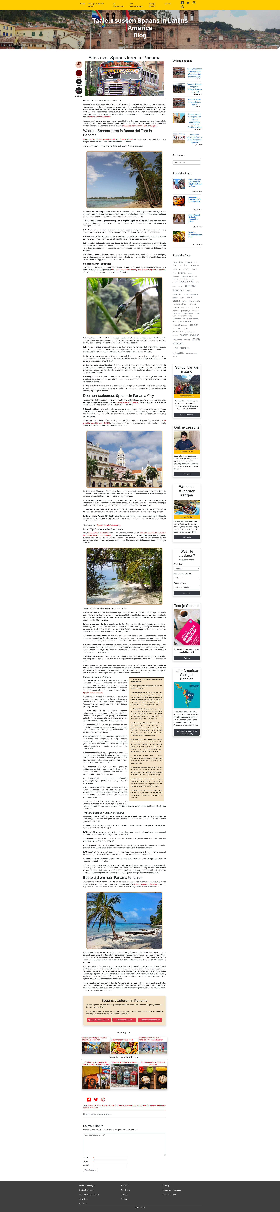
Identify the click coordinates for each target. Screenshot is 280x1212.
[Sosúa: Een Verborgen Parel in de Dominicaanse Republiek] (179, 139)
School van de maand (171, 1190)
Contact (168, 4)
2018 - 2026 (140, 1208)
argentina (178, 262)
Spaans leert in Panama (98, 533)
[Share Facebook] (88, 1099)
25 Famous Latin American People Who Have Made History (96, 1063)
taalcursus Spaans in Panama (99, 117)
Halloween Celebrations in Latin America (194, 199)
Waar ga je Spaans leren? (96, 5)
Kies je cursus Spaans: (183, 573)
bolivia (196, 262)
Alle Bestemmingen (136, 5)
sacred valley (177, 313)
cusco (182, 272)
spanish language (189, 334)
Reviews (83, 1203)
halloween (176, 276)
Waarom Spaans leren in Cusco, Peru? (194, 102)
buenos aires (181, 265)
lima (182, 298)
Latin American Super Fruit (122, 1040)
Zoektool (124, 1185)
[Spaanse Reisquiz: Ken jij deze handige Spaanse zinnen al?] (179, 88)
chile (175, 269)
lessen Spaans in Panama (145, 884)
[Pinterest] (182, 7)
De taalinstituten (118, 5)
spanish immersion (181, 330)
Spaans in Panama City (150, 1020)
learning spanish (184, 288)
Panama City (142, 126)
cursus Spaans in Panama (127, 402)
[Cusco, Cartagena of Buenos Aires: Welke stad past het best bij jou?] (179, 73)
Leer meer (187, 537)
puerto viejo (185, 311)
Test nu (187, 658)
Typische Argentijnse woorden (124, 1062)
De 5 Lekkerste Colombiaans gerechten (153, 1063)
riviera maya (195, 311)
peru (176, 307)
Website (86, 1165)
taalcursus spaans (181, 350)
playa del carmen (186, 308)
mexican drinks (194, 301)
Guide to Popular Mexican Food (195, 234)
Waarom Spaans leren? (89, 1194)
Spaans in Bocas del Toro (98, 1020)
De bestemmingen (87, 1185)
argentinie (188, 262)
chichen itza (194, 266)
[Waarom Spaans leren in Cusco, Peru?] (179, 104)
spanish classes (180, 325)
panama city (130, 1105)
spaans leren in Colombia (182, 317)
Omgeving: (178, 564)
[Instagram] (194, 3)
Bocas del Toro (129, 126)
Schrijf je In (125, 1190)
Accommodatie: (180, 583)
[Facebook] (182, 3)
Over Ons (83, 1199)
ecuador (190, 273)
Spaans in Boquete (124, 1020)
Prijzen (124, 1199)
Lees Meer (187, 474)
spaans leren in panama (146, 1105)
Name (85, 1157)
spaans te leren (185, 321)
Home (83, 4)
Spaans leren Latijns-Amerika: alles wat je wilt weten (94, 1039)
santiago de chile (188, 313)
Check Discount (186, 415)
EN (80, 91)
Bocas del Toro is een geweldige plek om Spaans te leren (108, 139)
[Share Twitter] (96, 1099)
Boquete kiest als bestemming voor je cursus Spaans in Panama (138, 269)
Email (85, 1161)
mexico (192, 304)
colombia (184, 269)
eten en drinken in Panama (113, 1105)
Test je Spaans (152, 5)
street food (187, 339)
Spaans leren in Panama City (109, 525)
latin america (187, 281)
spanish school (178, 339)
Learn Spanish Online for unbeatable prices (194, 218)
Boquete (153, 126)
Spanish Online (186, 452)
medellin (184, 301)
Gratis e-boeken (169, 1194)
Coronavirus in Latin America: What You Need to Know (194, 183)
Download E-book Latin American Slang (187, 732)
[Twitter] (188, 3)
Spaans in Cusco (187, 396)
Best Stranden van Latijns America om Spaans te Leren (151, 1039)
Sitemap (165, 1185)
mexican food (180, 304)
